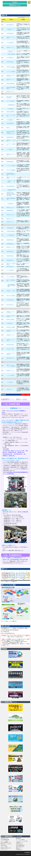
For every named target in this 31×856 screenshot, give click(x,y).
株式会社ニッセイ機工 (11, 290)
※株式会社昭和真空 (11, 54)
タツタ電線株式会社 (10, 235)
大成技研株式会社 (10, 227)
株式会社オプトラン (10, 91)
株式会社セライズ (10, 221)
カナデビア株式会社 (10, 101)
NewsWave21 (3, 845)
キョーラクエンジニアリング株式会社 (11, 119)
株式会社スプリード (10, 218)
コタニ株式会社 (10, 149)
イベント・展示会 (4, 841)
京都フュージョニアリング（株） (18, 450)
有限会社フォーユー (10, 334)
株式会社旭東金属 (10, 123)
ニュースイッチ (4, 849)
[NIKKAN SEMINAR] (15, 809)
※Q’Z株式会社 (10, 203)
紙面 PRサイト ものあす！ (6, 843)
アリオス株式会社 (10, 42)
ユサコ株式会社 (10, 382)
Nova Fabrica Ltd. (10, 304)
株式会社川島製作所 (10, 111)
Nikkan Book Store (20, 846)
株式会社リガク (10, 389)
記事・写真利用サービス (6, 842)
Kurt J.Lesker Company (9, 97)
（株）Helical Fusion (17, 453)
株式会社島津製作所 (10, 186)
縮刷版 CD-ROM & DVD (6, 848)
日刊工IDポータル (4, 838)
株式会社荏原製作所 (10, 83)
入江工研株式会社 (10, 57)
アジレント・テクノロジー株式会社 (11, 29)
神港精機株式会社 (10, 210)
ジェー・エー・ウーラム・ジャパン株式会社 (11, 170)
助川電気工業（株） (12, 452)
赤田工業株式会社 (10, 24)
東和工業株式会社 (10, 266)
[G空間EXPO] (15, 738)
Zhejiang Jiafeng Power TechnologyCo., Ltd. (11, 174)
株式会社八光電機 (10, 319)
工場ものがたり (19, 843)
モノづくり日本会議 (20, 839)
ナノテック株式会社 (10, 276)
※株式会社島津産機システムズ (11, 190)
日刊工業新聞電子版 (5, 839)
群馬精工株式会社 (10, 137)
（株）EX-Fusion (6, 450)
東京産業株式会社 (10, 251)
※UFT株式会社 (10, 108)
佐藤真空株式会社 (10, 161)
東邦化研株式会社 (10, 260)
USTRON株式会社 (10, 33)
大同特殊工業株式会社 (11, 231)
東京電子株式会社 (10, 255)
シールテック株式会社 (11, 165)
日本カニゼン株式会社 (11, 295)
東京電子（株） (21, 452)
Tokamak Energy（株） (8, 453)
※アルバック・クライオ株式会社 (11, 51)
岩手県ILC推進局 (10, 61)
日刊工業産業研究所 (20, 845)
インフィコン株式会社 (11, 71)
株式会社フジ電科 (10, 348)
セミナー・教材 (4, 846)
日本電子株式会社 (10, 299)
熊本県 (8, 127)
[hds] (15, 695)
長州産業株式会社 (10, 239)
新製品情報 (18, 838)
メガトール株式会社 (10, 375)
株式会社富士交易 (10, 344)
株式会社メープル (10, 370)
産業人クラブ (19, 848)
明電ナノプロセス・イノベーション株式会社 (11, 366)
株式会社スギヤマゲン (11, 214)
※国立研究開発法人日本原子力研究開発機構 (11, 285)
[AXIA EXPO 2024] (15, 768)
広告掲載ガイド (19, 849)
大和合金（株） (11, 455)
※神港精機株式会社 (11, 104)
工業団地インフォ (20, 842)
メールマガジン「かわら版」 (22, 841)
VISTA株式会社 (9, 323)
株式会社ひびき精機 (10, 327)
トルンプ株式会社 (10, 270)
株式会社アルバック (10, 47)
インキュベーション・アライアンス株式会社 (11, 67)
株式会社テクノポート (11, 247)
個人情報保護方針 (27, 852)
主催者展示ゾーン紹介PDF (25, 394)
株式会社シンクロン (10, 207)
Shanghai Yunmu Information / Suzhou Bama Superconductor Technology (11, 194)
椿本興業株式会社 (10, 243)
